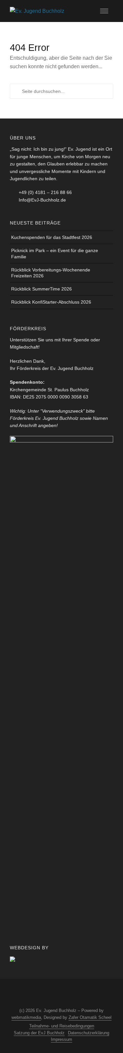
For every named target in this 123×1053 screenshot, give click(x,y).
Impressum (61, 1039)
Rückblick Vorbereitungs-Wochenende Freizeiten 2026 (50, 272)
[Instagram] (42, 994)
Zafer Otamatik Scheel (90, 1017)
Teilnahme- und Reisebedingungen (61, 1025)
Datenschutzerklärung (88, 1032)
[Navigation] (104, 11)
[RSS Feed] (66, 994)
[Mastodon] (78, 994)
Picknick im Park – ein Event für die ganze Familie (54, 253)
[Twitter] (54, 994)
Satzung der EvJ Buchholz (39, 1032)
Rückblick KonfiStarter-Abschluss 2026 (51, 302)
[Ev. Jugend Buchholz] (37, 10)
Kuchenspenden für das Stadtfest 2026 (51, 237)
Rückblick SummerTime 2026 (41, 288)
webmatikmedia (26, 1017)
